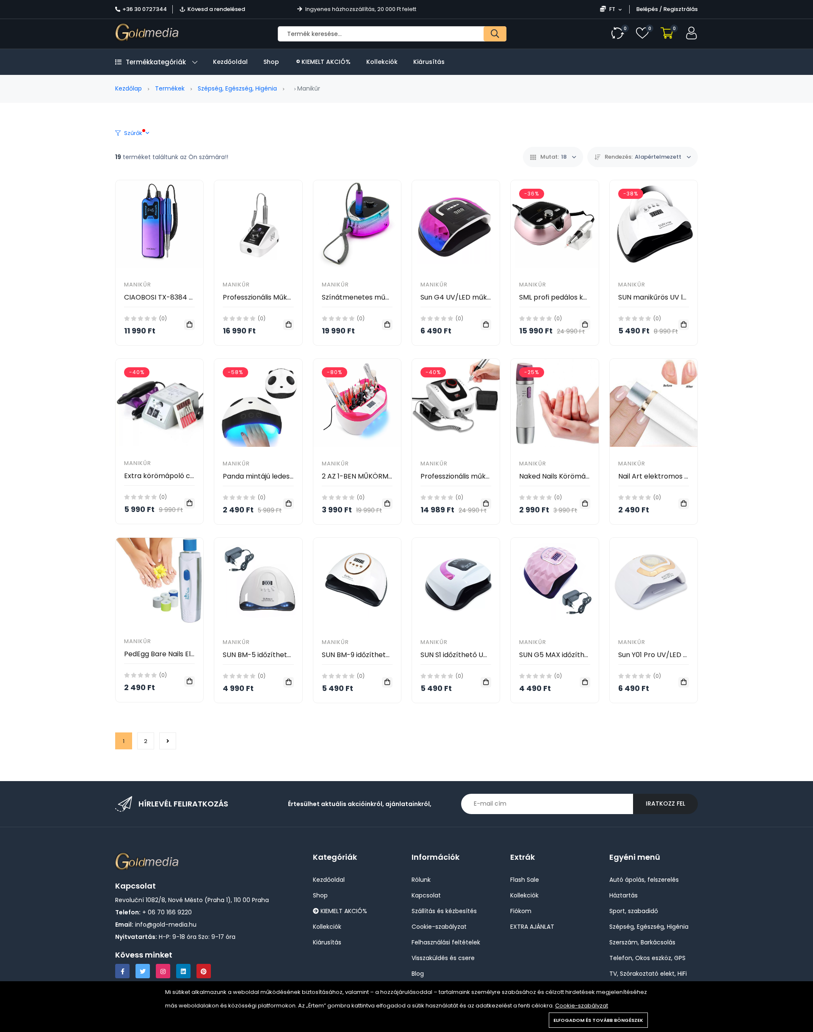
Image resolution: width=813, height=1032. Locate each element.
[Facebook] (122, 971)
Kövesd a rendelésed (216, 9)
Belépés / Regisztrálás (667, 9)
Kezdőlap (128, 88)
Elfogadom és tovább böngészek (598, 1020)
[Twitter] (143, 971)
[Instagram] (163, 971)
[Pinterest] (203, 971)
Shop (271, 62)
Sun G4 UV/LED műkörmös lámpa (476, 297)
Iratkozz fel (665, 803)
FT (612, 9)
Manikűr (137, 285)
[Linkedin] (183, 971)
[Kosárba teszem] (189, 324)
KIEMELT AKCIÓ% (325, 62)
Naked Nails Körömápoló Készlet (572, 476)
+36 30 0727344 (144, 9)
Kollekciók (382, 62)
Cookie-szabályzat (581, 1006)
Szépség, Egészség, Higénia (237, 88)
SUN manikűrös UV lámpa (660, 297)
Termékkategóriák (156, 62)
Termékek (170, 88)
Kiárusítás (429, 62)
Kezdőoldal (230, 62)
